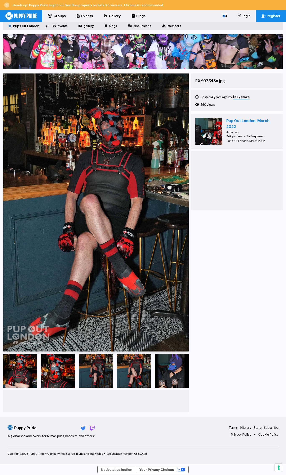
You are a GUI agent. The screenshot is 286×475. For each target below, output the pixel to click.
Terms (233, 427)
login (247, 16)
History (245, 427)
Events (87, 16)
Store (258, 427)
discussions (142, 26)
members (174, 26)
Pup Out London (26, 26)
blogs (113, 26)
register (274, 16)
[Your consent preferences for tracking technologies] (279, 468)
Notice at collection (116, 469)
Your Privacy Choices (156, 469)
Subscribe (271, 427)
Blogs (141, 16)
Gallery (115, 16)
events (63, 26)
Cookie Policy (268, 434)
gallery (89, 26)
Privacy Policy (241, 434)
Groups (60, 16)
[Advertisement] (96, 401)
